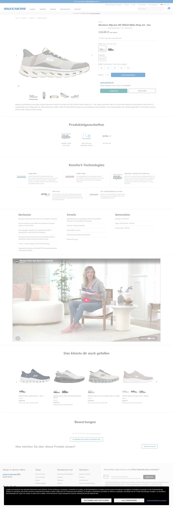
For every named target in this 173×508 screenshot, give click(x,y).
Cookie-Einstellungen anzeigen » (157, 500)
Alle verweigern (129, 500)
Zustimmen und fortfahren (96, 500)
